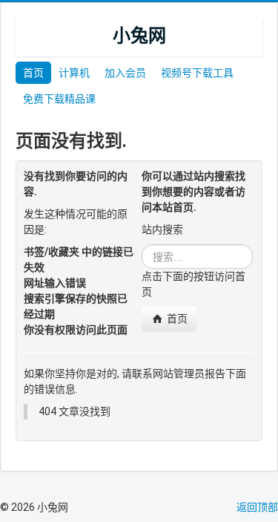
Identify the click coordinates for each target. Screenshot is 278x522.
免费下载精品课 (59, 99)
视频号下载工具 (197, 73)
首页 (33, 73)
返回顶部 (257, 507)
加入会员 (125, 73)
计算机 (74, 73)
